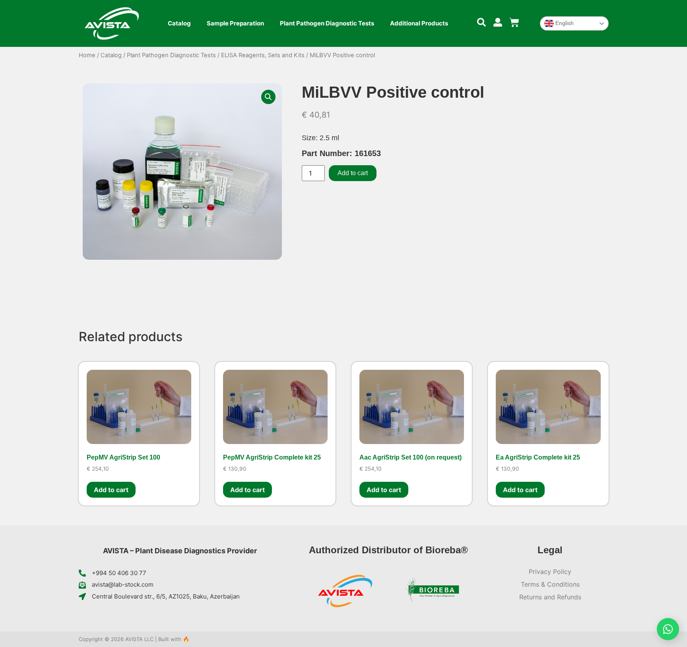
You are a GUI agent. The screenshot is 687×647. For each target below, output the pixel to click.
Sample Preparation (235, 23)
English (564, 23)
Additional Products (419, 23)
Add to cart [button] (111, 490)
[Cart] (514, 22)
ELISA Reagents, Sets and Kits (263, 55)
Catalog (179, 23)
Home (87, 55)
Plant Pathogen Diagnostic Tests (327, 23)
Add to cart (353, 173)
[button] (268, 97)
